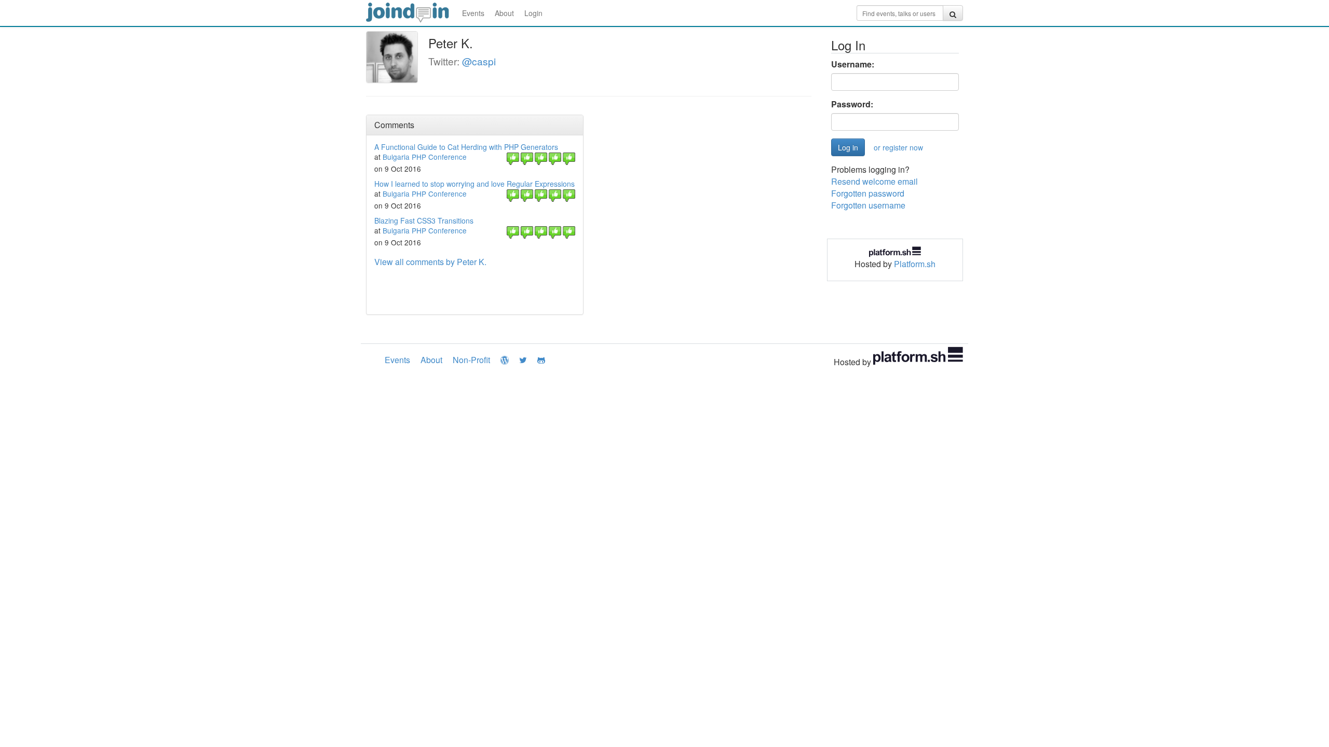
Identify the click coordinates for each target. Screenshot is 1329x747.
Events (473, 13)
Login (533, 13)
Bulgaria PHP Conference (425, 156)
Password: (852, 104)
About (504, 13)
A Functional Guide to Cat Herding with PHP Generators (466, 147)
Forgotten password (867, 193)
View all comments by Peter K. (430, 262)
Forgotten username (868, 205)
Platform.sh (914, 264)
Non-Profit (471, 360)
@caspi (479, 61)
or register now (898, 147)
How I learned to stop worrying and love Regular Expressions (474, 183)
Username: (852, 64)
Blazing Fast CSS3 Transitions (423, 220)
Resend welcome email (874, 181)
